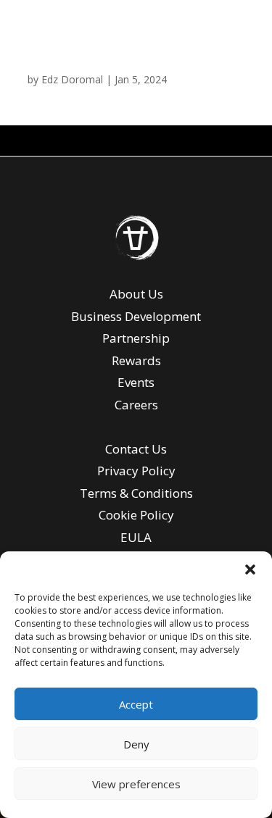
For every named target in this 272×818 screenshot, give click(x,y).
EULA (136, 537)
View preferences (136, 784)
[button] (250, 569)
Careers (136, 404)
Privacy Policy (136, 470)
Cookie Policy (136, 514)
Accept (136, 704)
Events (136, 382)
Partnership (136, 338)
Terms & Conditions (136, 493)
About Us (136, 293)
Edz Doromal (72, 79)
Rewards (136, 360)
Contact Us (136, 449)
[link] (136, 257)
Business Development (136, 316)
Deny (136, 744)
